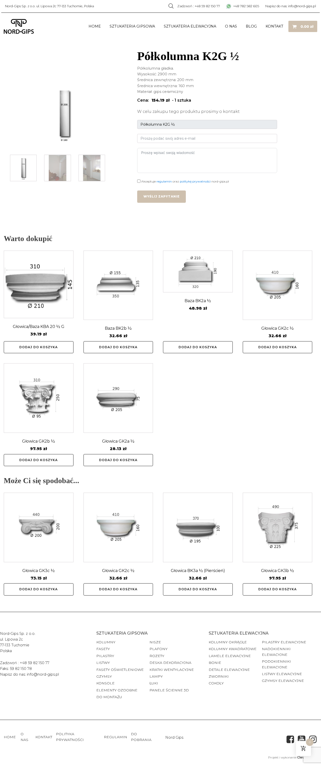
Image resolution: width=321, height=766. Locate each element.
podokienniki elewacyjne (276, 664)
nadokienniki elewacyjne (276, 652)
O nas (231, 26)
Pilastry (105, 656)
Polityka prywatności (70, 737)
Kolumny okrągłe (228, 642)
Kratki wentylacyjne (171, 669)
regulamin (164, 181)
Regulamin (115, 737)
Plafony (158, 649)
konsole (105, 683)
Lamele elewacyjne (230, 656)
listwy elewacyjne (282, 674)
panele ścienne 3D (169, 690)
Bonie (215, 662)
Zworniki (219, 676)
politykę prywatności (195, 181)
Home (95, 26)
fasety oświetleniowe (120, 669)
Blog (251, 26)
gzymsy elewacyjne (283, 680)
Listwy (103, 662)
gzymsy (104, 676)
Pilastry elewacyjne (284, 642)
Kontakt (274, 26)
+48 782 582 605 (245, 6)
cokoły (216, 683)
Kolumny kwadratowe (233, 649)
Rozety (156, 656)
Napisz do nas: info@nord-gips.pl (290, 6)
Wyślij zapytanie (161, 196)
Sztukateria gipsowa (132, 26)
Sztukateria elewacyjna (190, 26)
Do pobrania (141, 737)
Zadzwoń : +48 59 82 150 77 (198, 6)
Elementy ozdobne (116, 690)
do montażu (109, 697)
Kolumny (105, 642)
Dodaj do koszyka (38, 347)
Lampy (156, 676)
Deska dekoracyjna (170, 662)
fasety (103, 649)
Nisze (155, 642)
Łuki (153, 683)
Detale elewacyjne (229, 669)
